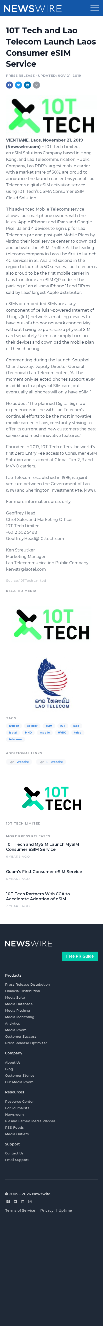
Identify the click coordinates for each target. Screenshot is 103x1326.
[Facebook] (8, 1201)
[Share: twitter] (18, 85)
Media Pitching (17, 1010)
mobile (45, 732)
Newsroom (14, 1114)
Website (22, 762)
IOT (62, 726)
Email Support (17, 1160)
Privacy (47, 1210)
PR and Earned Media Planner (30, 1121)
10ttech (14, 726)
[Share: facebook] (9, 85)
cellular (32, 726)
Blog (9, 1069)
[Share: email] (36, 85)
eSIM (49, 726)
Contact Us (14, 1153)
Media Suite (15, 997)
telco (78, 732)
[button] (94, 8)
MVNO (62, 732)
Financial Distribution (22, 991)
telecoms (15, 739)
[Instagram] (30, 1201)
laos (76, 726)
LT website (54, 762)
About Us (12, 1062)
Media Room (15, 1030)
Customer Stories (19, 1075)
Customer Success (20, 1036)
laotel (13, 732)
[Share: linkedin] (27, 85)
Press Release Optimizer (26, 1043)
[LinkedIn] (22, 1201)
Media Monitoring (19, 1017)
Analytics (12, 1023)
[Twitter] (15, 1201)
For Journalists (17, 1108)
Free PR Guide (80, 956)
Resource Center (19, 1101)
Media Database (19, 1004)
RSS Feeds (14, 1127)
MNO (28, 732)
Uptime (65, 1210)
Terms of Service (20, 1210)
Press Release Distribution (27, 984)
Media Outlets (17, 1134)
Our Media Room (19, 1082)
